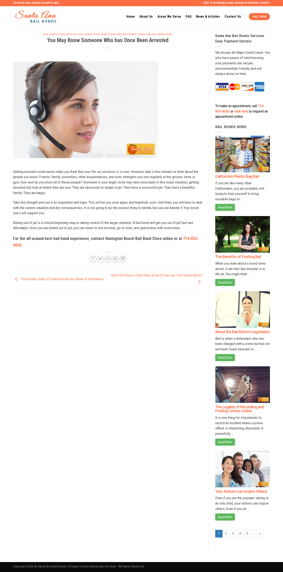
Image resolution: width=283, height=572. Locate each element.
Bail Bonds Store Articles (60, 34)
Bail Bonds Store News (93, 34)
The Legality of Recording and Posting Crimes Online (239, 409)
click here (241, 111)
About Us (146, 16)
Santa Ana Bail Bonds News (155, 34)
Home (130, 16)
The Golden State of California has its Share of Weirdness (62, 279)
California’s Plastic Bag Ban (237, 176)
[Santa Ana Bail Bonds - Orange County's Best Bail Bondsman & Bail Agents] (41, 16)
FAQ (188, 16)
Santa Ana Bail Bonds (122, 34)
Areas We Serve (169, 16)
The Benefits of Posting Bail (238, 256)
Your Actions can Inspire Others (241, 491)
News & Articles (208, 16)
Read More (225, 207)
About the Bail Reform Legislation (242, 332)
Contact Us (233, 16)
